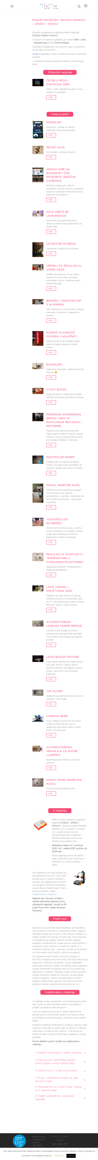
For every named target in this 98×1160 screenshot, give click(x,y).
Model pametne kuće (63, 485)
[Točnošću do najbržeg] (37, 522)
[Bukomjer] (37, 366)
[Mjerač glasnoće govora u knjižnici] (37, 338)
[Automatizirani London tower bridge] (37, 623)
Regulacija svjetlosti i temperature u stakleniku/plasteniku (65, 558)
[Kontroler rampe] (37, 460)
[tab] (59, 1053)
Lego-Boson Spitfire (62, 657)
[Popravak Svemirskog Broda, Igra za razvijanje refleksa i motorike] (37, 417)
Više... (51, 97)
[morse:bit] (37, 130)
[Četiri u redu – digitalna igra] (37, 82)
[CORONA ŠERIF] (37, 718)
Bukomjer (54, 364)
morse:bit (54, 122)
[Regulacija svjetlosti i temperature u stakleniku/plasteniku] (37, 557)
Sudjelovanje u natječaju (44, 894)
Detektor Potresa (61, 244)
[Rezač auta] (37, 150)
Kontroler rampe (60, 457)
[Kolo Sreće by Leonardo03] (37, 213)
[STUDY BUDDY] (37, 391)
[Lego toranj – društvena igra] (37, 588)
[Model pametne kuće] (37, 493)
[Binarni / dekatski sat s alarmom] (37, 301)
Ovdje (35, 54)
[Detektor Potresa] (37, 249)
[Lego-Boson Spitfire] (37, 658)
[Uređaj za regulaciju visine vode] (37, 267)
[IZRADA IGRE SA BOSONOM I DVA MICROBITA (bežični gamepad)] (37, 175)
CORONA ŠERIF (57, 716)
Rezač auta (55, 147)
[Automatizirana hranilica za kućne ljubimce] (37, 749)
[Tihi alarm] (37, 693)
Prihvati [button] (71, 1156)
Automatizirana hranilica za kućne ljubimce (62, 751)
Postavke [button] (59, 1156)
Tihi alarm (54, 691)
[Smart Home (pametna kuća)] (37, 782)
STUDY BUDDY (56, 389)
